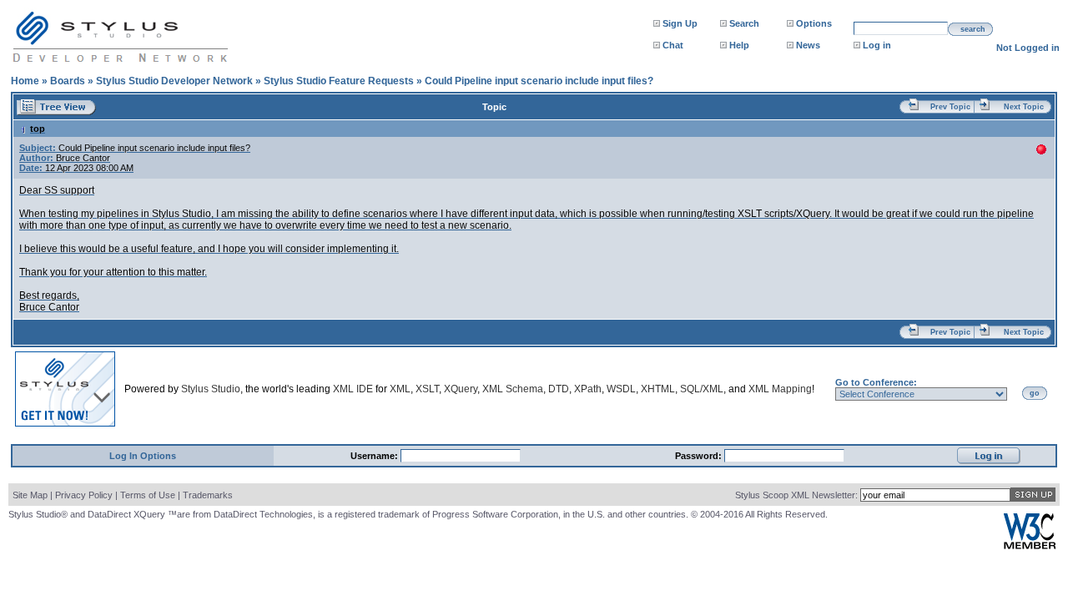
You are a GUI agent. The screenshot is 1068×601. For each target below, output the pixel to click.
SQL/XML (701, 389)
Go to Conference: (876, 382)
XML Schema (512, 389)
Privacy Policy (84, 495)
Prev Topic (950, 107)
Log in (877, 45)
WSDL (621, 389)
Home (25, 81)
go (1035, 393)
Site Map (30, 495)
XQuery (460, 389)
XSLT (427, 389)
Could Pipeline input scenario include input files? (539, 81)
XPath (588, 389)
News (808, 45)
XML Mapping (780, 389)
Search (744, 23)
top (37, 129)
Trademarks (208, 495)
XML (400, 389)
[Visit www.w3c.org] (1030, 545)
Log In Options (142, 456)
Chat (672, 45)
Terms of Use (147, 495)
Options (814, 23)
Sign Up (680, 23)
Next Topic (1024, 107)
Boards (67, 81)
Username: (375, 456)
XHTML (658, 389)
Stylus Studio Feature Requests (339, 81)
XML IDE (353, 389)
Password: (699, 456)
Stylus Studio (210, 389)
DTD (558, 389)
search (972, 29)
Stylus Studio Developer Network (174, 81)
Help (739, 45)
